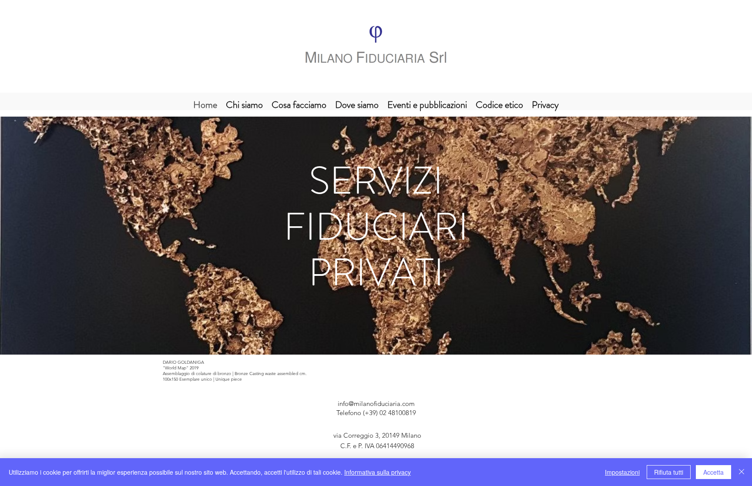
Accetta (713, 472)
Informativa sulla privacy (377, 472)
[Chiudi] (741, 472)
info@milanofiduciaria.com (376, 403)
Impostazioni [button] (622, 472)
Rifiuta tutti (668, 472)
